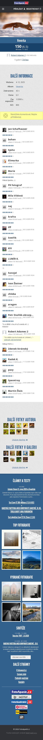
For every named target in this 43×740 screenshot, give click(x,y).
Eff (9, 227)
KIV (10, 248)
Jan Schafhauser (17, 129)
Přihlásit (19, 9)
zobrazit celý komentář (12, 340)
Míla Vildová (15, 195)
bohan (12, 139)
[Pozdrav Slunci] (5, 459)
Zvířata (25, 60)
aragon (12, 304)
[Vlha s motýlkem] (31, 453)
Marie (11, 171)
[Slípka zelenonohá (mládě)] (25, 425)
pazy (10, 369)
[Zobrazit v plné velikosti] (21, 24)
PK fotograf (15, 185)
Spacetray (14, 380)
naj (10, 206)
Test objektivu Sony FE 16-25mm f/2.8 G (21, 517)
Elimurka (13, 160)
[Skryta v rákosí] (18, 459)
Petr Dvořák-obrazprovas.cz (21, 315)
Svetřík (12, 237)
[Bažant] (12, 425)
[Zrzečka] (12, 453)
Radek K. (13, 359)
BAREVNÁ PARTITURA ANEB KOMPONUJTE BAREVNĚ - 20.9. (20, 643)
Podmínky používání (21, 678)
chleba (12, 294)
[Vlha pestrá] (5, 425)
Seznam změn (21, 674)
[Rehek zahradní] (18, 425)
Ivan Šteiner (15, 283)
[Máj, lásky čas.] (5, 431)
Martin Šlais (15, 390)
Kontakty (21, 682)
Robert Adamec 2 (18, 55)
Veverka (19, 86)
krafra (12, 216)
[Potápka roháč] (25, 431)
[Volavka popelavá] (25, 459)
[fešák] (25, 453)
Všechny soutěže (19, 657)
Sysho (11, 150)
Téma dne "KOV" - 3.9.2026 (20, 635)
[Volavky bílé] (31, 425)
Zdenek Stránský (18, 348)
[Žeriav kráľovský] (5, 453)
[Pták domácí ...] (12, 459)
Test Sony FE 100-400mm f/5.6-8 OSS (21, 502)
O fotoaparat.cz (21, 670)
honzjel (12, 273)
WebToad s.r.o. (31, 733)
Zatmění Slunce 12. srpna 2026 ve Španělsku (21, 489)
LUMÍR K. (13, 258)
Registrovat (32, 9)
